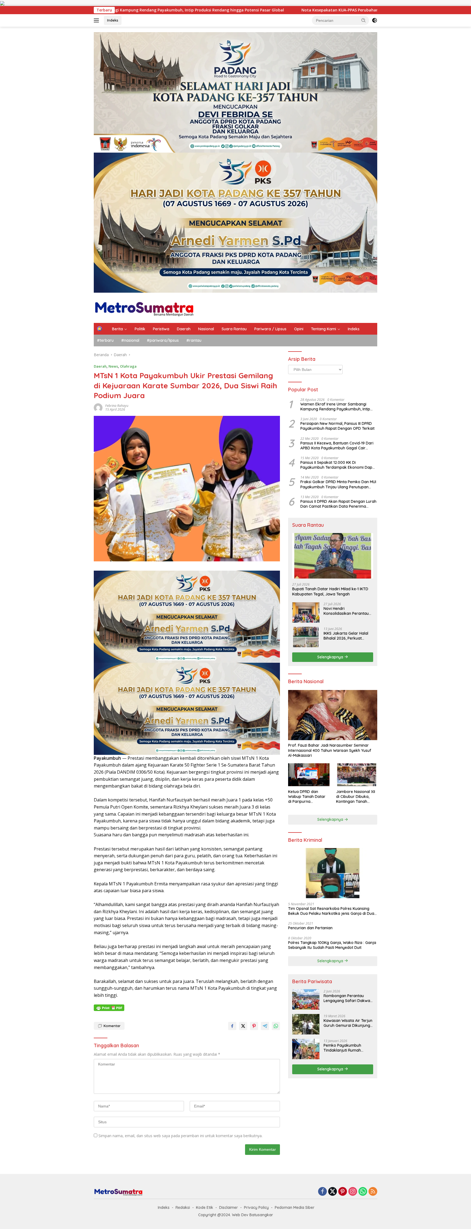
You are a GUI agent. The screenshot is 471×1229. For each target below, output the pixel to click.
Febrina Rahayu (116, 405)
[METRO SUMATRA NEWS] (144, 307)
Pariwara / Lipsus (270, 328)
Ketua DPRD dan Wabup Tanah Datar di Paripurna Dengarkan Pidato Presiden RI (306, 796)
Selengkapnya (330, 656)
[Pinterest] (342, 1192)
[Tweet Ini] (243, 1026)
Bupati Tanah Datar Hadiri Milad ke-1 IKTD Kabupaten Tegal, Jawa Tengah (330, 591)
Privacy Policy (256, 1207)
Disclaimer (228, 1207)
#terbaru (105, 340)
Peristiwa (161, 328)
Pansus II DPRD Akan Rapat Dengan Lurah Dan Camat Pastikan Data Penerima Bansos (338, 503)
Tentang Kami (323, 328)
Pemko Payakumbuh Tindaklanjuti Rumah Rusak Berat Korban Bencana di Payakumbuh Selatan (346, 1047)
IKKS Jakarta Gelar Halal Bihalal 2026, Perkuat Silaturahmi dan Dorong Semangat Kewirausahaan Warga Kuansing (348, 635)
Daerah (184, 328)
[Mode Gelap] (374, 20)
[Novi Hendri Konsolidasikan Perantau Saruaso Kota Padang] (305, 612)
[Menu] (97, 20)
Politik (140, 328)
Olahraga (128, 366)
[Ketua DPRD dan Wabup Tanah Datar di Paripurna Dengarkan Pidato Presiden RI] (308, 774)
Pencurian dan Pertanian (310, 927)
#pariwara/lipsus (163, 340)
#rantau (193, 340)
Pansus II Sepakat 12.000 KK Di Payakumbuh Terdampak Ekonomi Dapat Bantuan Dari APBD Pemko (338, 465)
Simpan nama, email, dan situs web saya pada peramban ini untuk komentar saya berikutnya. (180, 1135)
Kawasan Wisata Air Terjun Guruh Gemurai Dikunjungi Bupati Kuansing (348, 1023)
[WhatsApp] (362, 1192)
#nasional (130, 340)
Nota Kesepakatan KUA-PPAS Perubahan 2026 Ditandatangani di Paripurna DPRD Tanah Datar (314, 10)
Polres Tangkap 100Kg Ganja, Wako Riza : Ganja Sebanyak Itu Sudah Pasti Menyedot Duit (332, 945)
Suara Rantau (234, 328)
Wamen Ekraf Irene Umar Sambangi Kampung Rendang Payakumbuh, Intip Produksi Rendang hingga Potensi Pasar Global (336, 406)
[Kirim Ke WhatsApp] (276, 1026)
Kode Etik (204, 1207)
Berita (117, 328)
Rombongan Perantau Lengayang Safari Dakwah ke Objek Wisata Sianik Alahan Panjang (348, 998)
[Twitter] (332, 1192)
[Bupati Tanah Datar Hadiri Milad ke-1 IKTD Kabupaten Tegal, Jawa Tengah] (332, 556)
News (113, 366)
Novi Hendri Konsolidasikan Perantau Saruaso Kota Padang (346, 611)
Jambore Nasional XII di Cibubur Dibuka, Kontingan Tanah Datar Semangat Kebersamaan (355, 796)
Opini (298, 328)
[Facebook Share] (232, 1026)
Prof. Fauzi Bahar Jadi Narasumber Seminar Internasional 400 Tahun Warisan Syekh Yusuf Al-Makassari (329, 750)
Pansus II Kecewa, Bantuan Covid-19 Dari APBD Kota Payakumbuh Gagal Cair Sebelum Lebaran (336, 445)
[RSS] (373, 1192)
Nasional (206, 328)
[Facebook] (322, 1192)
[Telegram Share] (265, 1026)
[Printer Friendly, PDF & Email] (109, 1007)
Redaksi (183, 1207)
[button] (363, 20)
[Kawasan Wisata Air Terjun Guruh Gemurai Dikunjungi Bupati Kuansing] (305, 1024)
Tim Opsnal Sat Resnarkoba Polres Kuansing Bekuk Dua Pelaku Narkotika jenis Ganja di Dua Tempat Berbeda (331, 911)
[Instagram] (352, 1192)
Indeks (112, 20)
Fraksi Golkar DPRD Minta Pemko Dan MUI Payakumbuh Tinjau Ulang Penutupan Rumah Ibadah (338, 484)
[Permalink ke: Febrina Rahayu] (98, 407)
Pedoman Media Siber (295, 1207)
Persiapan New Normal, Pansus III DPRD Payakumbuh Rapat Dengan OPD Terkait (337, 426)
